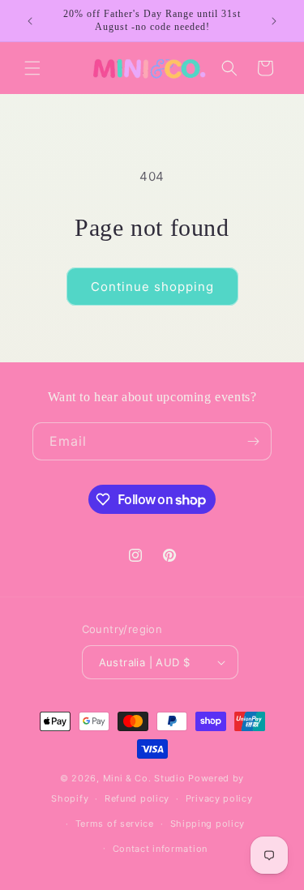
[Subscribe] (253, 441)
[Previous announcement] (30, 21)
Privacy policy (219, 798)
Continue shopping (152, 286)
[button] (32, 68)
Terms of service (114, 823)
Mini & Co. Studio (144, 778)
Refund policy (137, 798)
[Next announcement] (274, 21)
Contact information (160, 848)
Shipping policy (208, 823)
